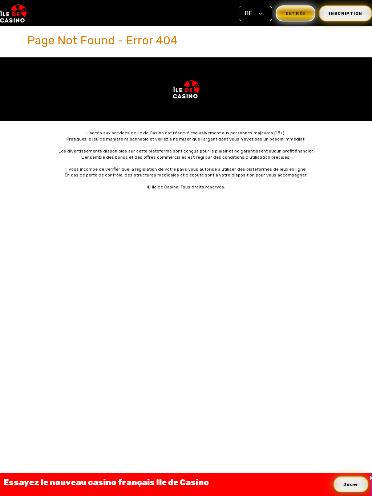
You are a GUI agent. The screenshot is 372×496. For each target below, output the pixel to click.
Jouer (351, 484)
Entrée (296, 13)
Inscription (345, 13)
